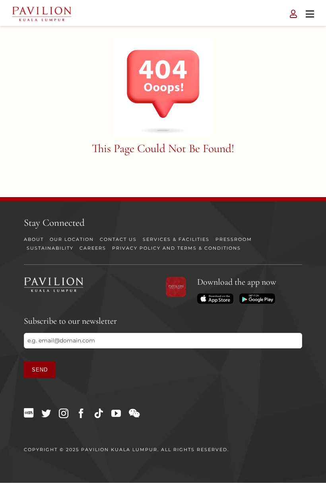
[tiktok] (98, 413)
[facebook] (81, 413)
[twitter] (46, 413)
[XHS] (28, 413)
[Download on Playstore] (257, 296)
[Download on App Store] (215, 296)
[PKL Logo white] (53, 279)
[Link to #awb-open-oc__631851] (310, 14)
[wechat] (134, 413)
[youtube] (116, 413)
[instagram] (63, 413)
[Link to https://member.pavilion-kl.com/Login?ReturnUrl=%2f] (293, 14)
